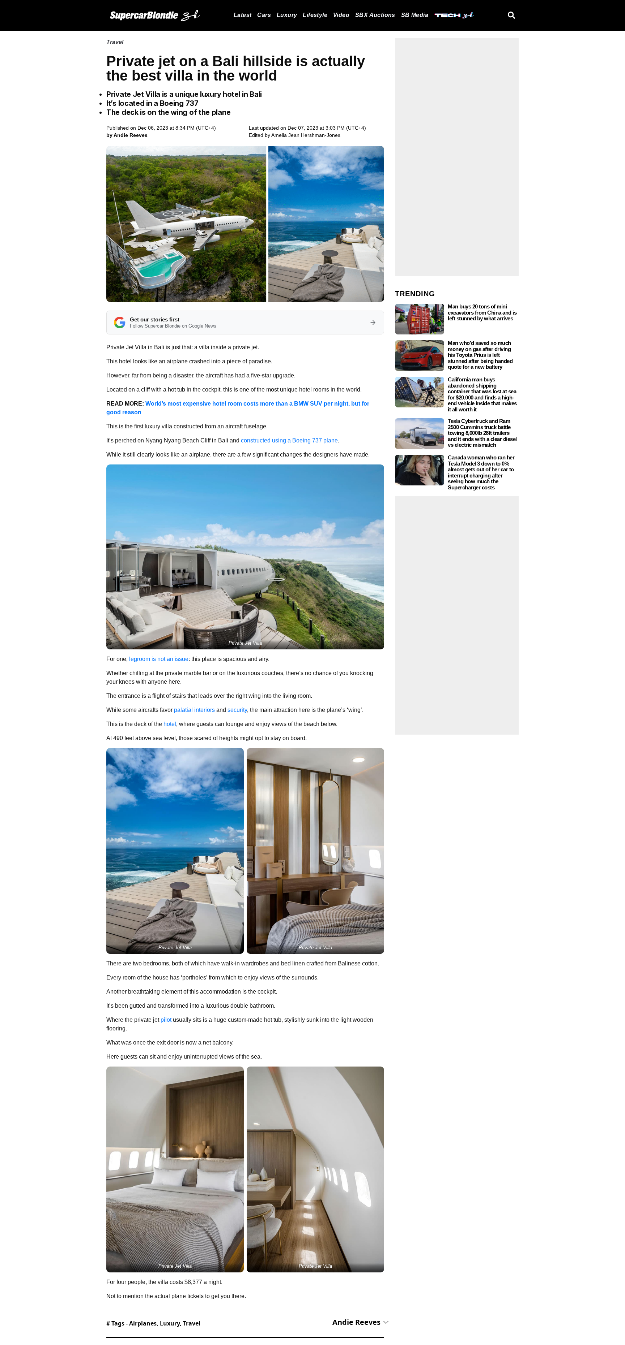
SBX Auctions (375, 15)
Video (341, 15)
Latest (242, 15)
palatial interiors (194, 710)
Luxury (287, 15)
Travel (114, 42)
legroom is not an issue (158, 659)
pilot (166, 1020)
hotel (169, 724)
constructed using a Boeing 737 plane (289, 440)
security (237, 710)
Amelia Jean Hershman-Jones (305, 135)
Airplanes (143, 1323)
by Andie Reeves (127, 135)
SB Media (414, 15)
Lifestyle (315, 15)
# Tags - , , (153, 1323)
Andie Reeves (356, 1322)
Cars (264, 15)
